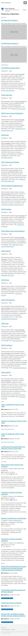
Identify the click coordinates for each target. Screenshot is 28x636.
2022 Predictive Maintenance (12, 186)
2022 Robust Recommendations (13, 231)
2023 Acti (4, 323)
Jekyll (17, 631)
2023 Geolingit (6, 345)
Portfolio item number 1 (9, 20)
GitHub (8, 629)
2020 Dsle (5, 135)
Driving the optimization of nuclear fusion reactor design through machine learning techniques (13, 568)
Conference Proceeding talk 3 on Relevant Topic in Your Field (13, 447)
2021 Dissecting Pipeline (10, 162)
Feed (13, 629)
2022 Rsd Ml (5, 251)
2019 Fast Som (6, 95)
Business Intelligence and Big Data (13, 518)
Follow (24, 9)
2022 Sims (5, 280)
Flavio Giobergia (6, 2)
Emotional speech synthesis (11, 603)
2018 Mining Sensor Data (10, 68)
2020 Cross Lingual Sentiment (12, 113)
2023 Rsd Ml (5, 372)
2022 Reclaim (6, 209)
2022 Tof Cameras (8, 300)
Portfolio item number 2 (9, 43)
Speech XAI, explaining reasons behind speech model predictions (13, 615)
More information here (7, 429)
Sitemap (3, 627)
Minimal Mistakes (7, 633)
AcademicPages (22, 631)
